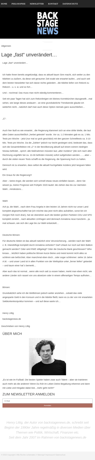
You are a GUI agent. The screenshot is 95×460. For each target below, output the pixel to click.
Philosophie (18, 3)
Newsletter (37, 3)
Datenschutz (70, 3)
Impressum (49, 455)
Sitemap (40, 455)
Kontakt (53, 3)
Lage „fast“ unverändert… (29, 54)
